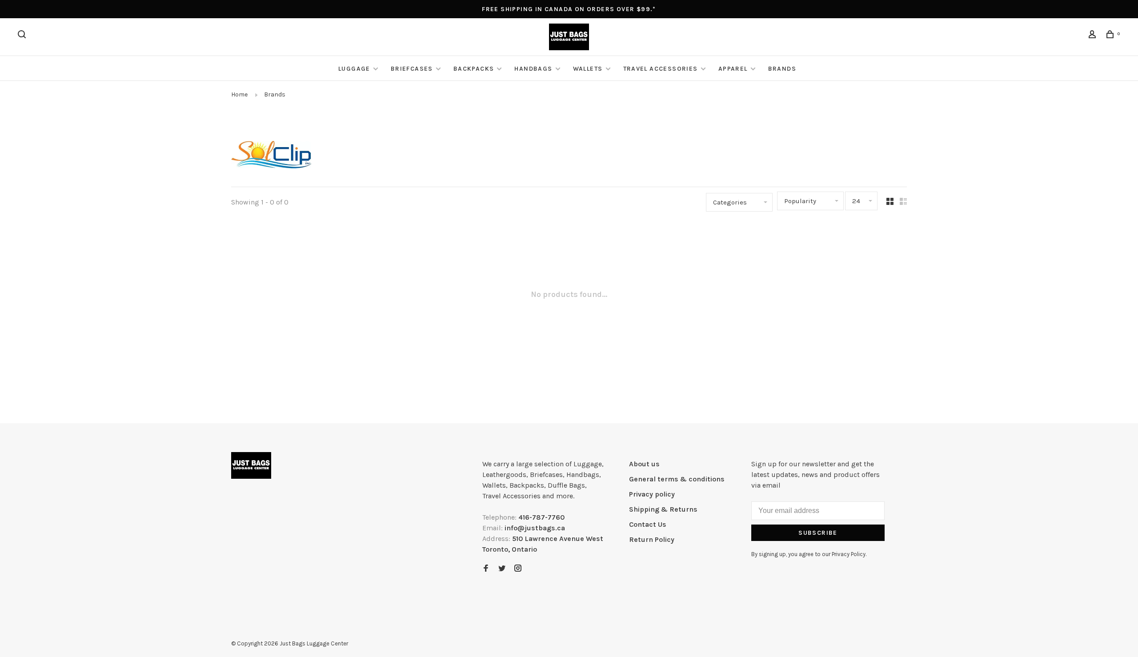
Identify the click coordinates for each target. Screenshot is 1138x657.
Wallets (588, 68)
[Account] (1093, 36)
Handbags (533, 68)
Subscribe (817, 533)
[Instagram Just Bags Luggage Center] (517, 569)
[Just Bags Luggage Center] (251, 465)
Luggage (354, 68)
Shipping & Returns (663, 509)
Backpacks (473, 68)
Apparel (733, 68)
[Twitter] (501, 569)
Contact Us (647, 524)
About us (644, 464)
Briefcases (412, 68)
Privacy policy (652, 494)
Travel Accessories (660, 68)
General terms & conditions (677, 479)
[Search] (23, 36)
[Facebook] (485, 569)
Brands (782, 68)
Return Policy (651, 539)
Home (239, 94)
